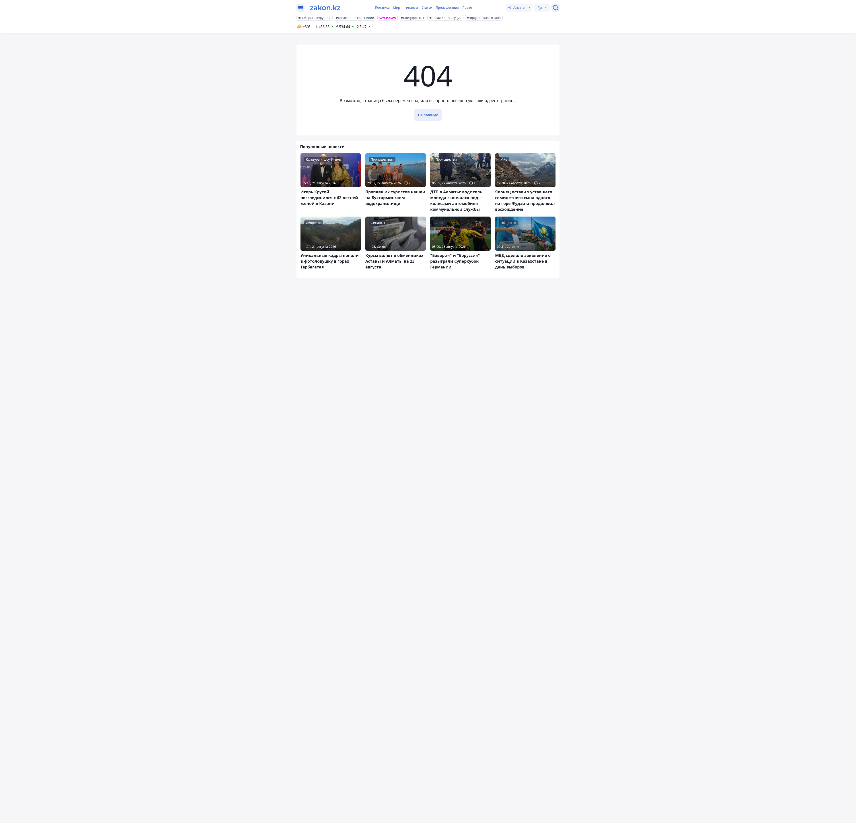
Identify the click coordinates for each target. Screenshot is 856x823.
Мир (396, 7)
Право (467, 7)
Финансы (411, 7)
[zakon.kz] (325, 7)
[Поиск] (555, 8)
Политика (382, 7)
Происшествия (447, 7)
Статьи (427, 7)
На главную (428, 115)
